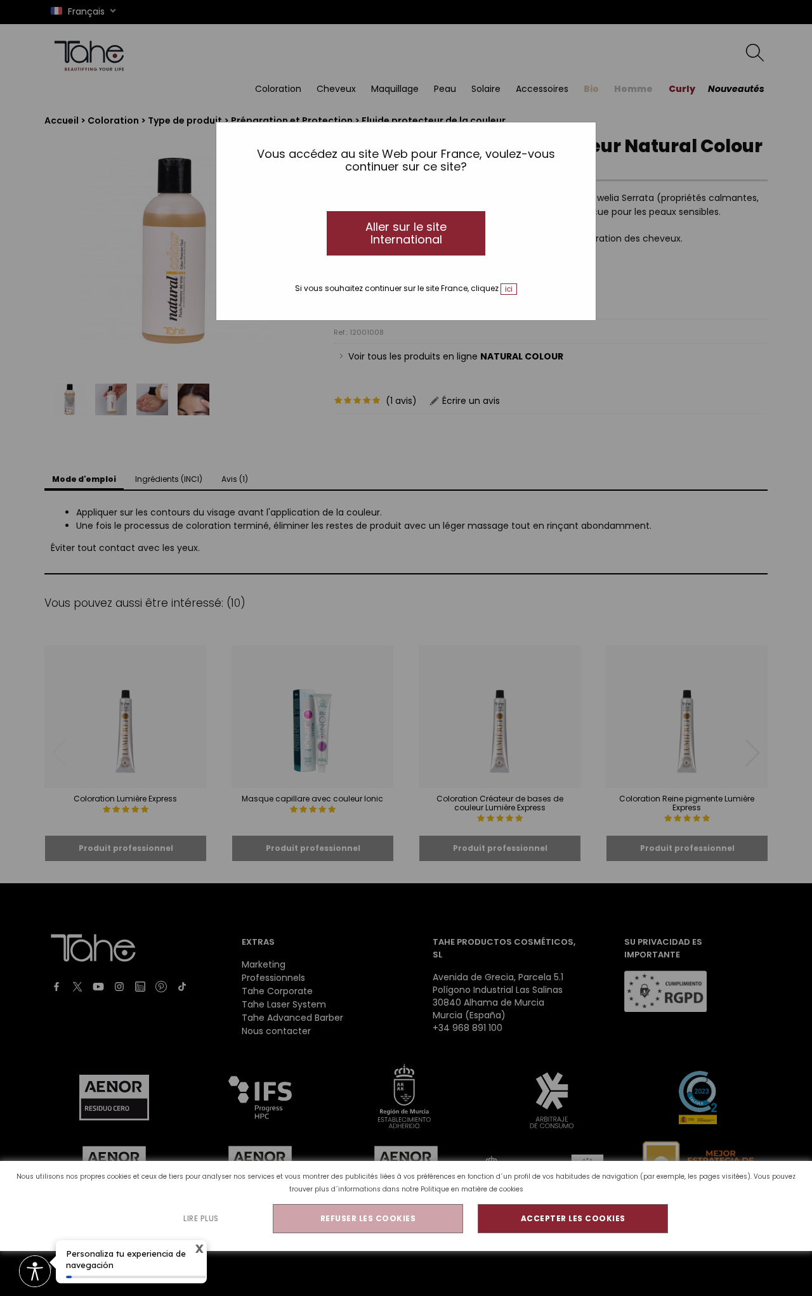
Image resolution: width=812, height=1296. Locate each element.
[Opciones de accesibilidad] (35, 1272)
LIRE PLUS (201, 1218)
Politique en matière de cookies (472, 1189)
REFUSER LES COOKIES (368, 1218)
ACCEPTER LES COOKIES (573, 1218)
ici (509, 289)
